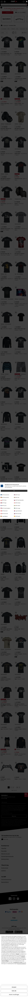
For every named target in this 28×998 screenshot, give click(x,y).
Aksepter (14, 987)
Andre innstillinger (14, 994)
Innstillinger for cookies (17, 962)
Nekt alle (14, 990)
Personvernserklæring (21, 963)
